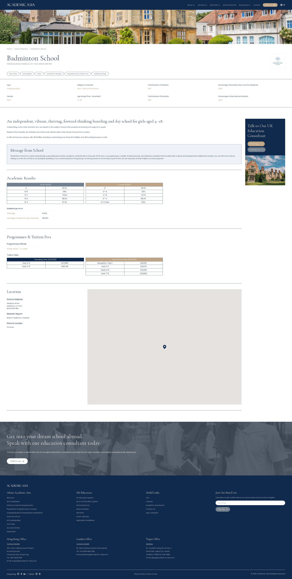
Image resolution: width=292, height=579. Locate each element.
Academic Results (54, 74)
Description (27, 74)
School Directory (21, 49)
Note (39, 74)
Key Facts (13, 74)
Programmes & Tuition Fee (78, 74)
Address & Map (100, 74)
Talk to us (269, 5)
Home (9, 49)
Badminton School (38, 49)
